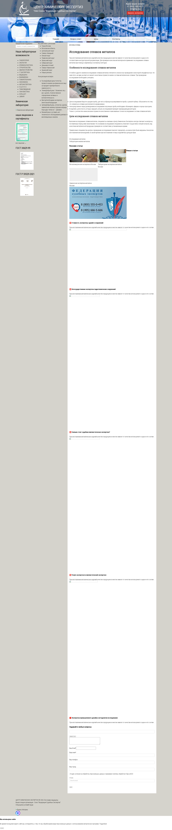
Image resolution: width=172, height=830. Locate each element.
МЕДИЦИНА (23, 75)
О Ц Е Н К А (22, 87)
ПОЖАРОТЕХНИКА (25, 80)
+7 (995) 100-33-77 (135, 6)
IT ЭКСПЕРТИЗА (24, 72)
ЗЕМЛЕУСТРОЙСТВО (26, 70)
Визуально (71, 736)
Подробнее (103, 824)
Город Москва (46, 46)
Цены (96, 39)
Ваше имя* (72, 752)
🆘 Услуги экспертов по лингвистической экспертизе (87, 575)
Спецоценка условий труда (24, 805)
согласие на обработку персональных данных (89, 774)
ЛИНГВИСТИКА (24, 92)
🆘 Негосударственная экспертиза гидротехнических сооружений (92, 289)
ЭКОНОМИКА (23, 82)
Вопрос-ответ (76, 39)
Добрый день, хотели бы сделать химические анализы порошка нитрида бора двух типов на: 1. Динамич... (54, 107)
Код (74, 736)
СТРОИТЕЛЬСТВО (25, 67)
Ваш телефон (73, 760)
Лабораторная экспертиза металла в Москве (110, 165)
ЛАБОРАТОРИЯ (24, 60)
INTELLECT (22, 94)
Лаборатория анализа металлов (79, 141)
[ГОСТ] (27, 169)
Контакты (116, 39)
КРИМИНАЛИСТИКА (26, 65)
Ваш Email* (72, 748)
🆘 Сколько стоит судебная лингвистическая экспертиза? (89, 432)
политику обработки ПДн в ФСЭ (123, 774)
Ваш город (72, 767)
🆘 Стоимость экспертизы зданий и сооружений (86, 223)
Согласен (2, 828)
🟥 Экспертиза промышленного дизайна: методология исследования (93, 718)
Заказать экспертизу (135, 13)
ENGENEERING (23, 77)
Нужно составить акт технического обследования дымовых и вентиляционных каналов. (54, 114)
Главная (56, 39)
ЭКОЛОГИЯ (23, 63)
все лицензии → (21, 143)
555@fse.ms (135, 9)
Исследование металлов (77, 139)
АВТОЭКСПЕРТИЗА (25, 84)
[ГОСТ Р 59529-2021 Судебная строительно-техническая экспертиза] (27, 195)
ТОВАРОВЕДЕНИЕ (24, 89)
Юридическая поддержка (24, 44)
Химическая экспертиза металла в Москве (81, 184)
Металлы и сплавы (74, 45)
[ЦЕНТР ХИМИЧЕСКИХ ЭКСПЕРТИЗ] (22, 15)
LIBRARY (22, 96)
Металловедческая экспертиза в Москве (83, 164)
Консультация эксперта (45, 76)
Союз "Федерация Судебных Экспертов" (47, 802)
